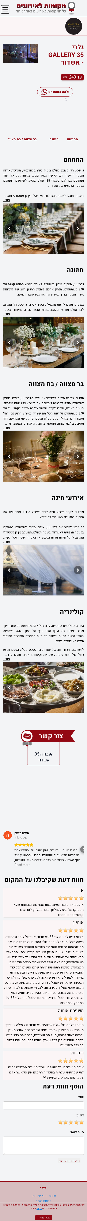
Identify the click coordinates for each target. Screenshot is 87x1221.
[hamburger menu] (5, 9)
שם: (81, 1097)
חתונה (53, 139)
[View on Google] (7, 835)
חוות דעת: (77, 1132)
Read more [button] (22, 865)
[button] (3, 849)
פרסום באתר (43, 1201)
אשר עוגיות (44, 1218)
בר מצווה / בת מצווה (22, 139)
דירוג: (80, 1115)
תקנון (39, 1208)
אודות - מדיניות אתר (43, 1196)
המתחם (72, 139)
